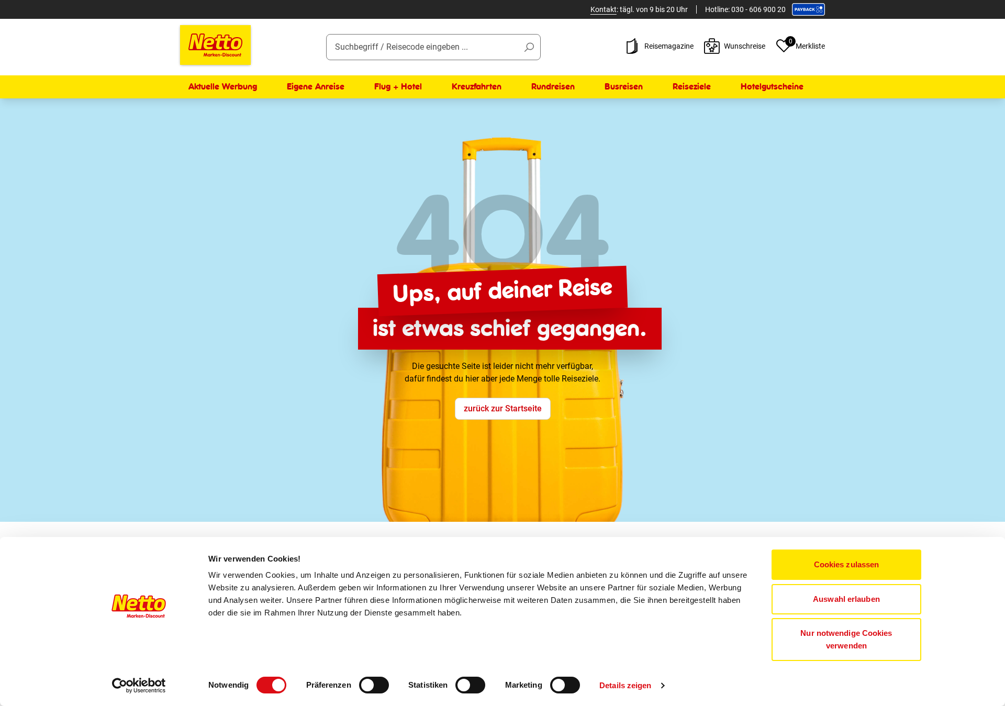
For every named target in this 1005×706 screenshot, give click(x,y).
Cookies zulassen (846, 564)
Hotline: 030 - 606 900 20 (745, 9)
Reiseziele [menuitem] (692, 87)
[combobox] (433, 47)
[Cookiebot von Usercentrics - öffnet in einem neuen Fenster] (139, 685)
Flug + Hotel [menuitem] (398, 87)
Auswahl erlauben (846, 599)
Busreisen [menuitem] (624, 87)
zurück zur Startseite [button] (503, 408)
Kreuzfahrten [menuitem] (476, 87)
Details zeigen (625, 685)
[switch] (374, 685)
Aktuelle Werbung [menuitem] (222, 87)
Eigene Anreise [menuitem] (315, 87)
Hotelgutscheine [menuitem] (772, 87)
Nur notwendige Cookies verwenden (846, 639)
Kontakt (603, 9)
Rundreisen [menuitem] (553, 87)
